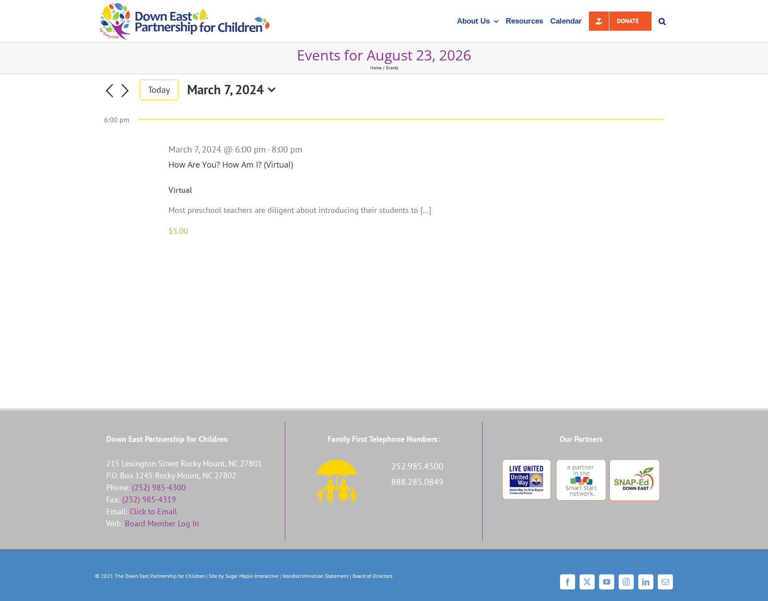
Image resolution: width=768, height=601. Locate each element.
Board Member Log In (162, 523)
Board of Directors (372, 576)
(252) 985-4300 (159, 487)
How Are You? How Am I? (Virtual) (230, 164)
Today (159, 90)
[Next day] (125, 90)
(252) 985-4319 (149, 499)
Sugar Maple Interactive (251, 576)
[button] (662, 21)
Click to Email (153, 511)
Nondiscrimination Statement (315, 576)
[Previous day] (109, 90)
